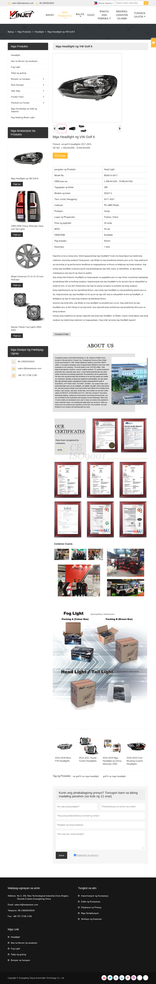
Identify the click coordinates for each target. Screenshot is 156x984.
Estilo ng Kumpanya (90, 901)
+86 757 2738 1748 (27, 375)
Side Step (15, 91)
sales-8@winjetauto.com (23, 3)
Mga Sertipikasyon (90, 913)
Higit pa (17, 184)
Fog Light (15, 67)
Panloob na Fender (20, 103)
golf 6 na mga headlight (114, 776)
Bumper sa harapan (20, 79)
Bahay (50, 15)
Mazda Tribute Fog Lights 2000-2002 (26, 328)
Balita (80, 14)
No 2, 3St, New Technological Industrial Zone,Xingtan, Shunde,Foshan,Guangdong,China (43, 897)
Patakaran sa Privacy (91, 907)
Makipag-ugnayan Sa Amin (122, 15)
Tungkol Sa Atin (140, 15)
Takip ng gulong (18, 73)
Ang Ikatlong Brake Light (23, 117)
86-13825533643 (46, 3)
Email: (11, 904)
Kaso (90, 15)
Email (60, 155)
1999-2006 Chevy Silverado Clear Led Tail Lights (27, 227)
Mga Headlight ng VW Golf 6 (24, 178)
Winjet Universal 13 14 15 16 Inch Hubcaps (27, 278)
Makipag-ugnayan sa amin (24, 888)
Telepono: (12, 910)
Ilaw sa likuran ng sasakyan (24, 61)
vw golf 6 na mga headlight (86, 776)
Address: (12, 896)
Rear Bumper (17, 85)
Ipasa (61, 855)
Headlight (39, 32)
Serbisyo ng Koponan (91, 919)
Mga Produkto (65, 14)
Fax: (10, 916)
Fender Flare (17, 97)
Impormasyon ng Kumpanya (94, 896)
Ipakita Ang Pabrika (103, 15)
